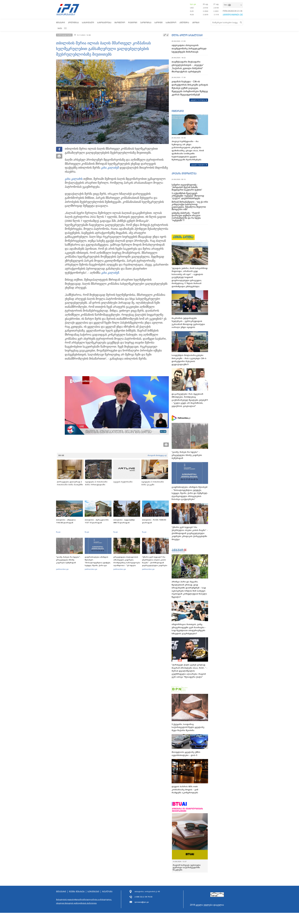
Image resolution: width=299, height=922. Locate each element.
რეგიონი (132, 22)
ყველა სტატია (198, 165)
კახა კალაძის (74, 178)
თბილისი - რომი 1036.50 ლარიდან (154, 521)
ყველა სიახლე (198, 100)
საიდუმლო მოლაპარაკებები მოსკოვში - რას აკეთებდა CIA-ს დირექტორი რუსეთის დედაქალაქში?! (189, 360)
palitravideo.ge (62, 569)
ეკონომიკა (145, 22)
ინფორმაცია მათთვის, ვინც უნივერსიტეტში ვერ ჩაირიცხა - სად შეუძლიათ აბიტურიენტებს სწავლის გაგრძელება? (189, 629)
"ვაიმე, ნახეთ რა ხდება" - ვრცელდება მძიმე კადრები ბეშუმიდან (68, 560)
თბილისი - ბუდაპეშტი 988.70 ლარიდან (124, 521)
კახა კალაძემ (110, 167)
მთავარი (60, 22)
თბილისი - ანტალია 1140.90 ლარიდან (66, 521)
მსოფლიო (119, 22)
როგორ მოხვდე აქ (157, 455)
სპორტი (158, 22)
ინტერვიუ (178, 111)
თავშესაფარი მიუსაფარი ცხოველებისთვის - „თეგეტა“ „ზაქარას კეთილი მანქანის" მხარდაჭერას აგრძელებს (188, 67)
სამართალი (88, 22)
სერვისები (93, 892)
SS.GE (61, 455)
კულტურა (184, 22)
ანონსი (195, 22)
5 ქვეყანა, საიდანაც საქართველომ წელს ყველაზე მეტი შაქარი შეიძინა (188, 727)
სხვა (60, 28)
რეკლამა (107, 892)
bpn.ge (193, 4)
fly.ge (58, 532)
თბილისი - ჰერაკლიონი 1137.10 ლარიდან (97, 521)
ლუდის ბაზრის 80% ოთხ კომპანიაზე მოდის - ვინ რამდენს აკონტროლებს (185, 789)
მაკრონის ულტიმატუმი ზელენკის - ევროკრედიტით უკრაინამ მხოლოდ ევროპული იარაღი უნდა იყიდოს (188, 323)
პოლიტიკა (73, 22)
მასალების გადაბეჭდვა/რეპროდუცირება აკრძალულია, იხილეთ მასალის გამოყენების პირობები (84, 901)
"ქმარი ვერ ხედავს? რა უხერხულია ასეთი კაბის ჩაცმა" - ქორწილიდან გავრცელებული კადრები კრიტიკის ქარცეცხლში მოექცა (154, 564)
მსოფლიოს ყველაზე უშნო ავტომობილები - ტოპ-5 (186, 753)
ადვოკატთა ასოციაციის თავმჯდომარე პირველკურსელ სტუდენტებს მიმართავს (189, 48)
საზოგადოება (104, 22)
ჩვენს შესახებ (77, 892)
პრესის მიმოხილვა (184, 173)
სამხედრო (171, 22)
